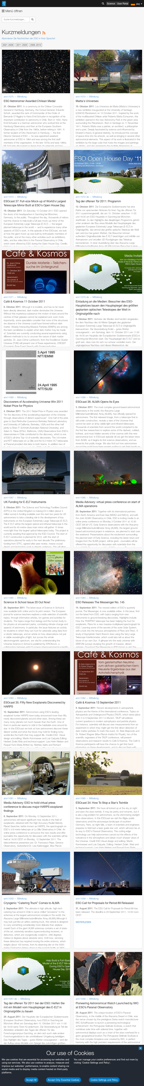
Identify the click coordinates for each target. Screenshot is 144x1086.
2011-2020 (22, 45)
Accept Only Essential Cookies (63, 1079)
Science (111, 3)
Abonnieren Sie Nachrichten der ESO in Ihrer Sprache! (28, 38)
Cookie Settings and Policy (104, 1079)
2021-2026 (8, 45)
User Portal (122, 3)
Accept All (31, 1079)
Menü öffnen (13, 11)
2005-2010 (35, 45)
